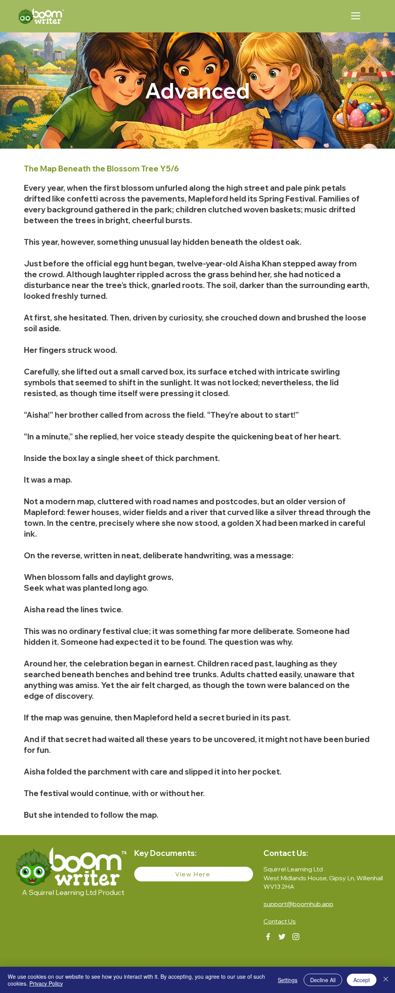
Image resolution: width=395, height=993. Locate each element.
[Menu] (355, 15)
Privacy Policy (46, 983)
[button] (279, 921)
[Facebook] (268, 936)
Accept (361, 980)
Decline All (323, 980)
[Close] (385, 980)
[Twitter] (282, 936)
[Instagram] (295, 936)
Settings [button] (287, 980)
